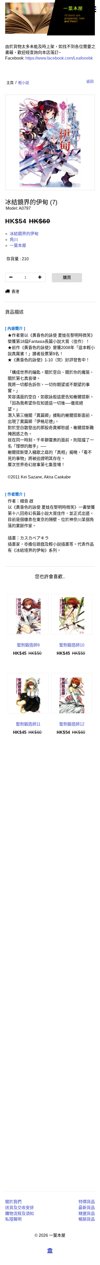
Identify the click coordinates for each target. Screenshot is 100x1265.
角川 (14, 239)
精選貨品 (86, 1213)
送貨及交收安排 (19, 1207)
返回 (90, 81)
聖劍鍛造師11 (28, 724)
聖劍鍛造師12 (71, 724)
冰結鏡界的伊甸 (24, 233)
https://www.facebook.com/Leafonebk (59, 58)
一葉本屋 (18, 245)
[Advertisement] (50, 964)
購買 (67, 277)
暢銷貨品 (86, 1219)
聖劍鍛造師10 (71, 645)
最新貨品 (86, 1207)
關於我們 (13, 1202)
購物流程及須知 (19, 1213)
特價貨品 (86, 1202)
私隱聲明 (13, 1219)
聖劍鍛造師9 (28, 645)
